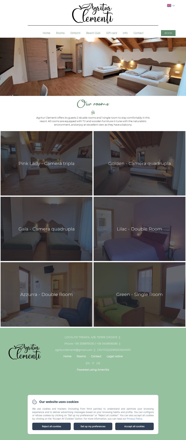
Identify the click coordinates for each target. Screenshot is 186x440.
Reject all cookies (51, 426)
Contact (138, 32)
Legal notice (115, 356)
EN (88, 363)
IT (93, 363)
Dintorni (75, 32)
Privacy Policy (134, 418)
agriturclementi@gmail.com (73, 350)
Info (125, 32)
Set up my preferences (93, 426)
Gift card (111, 32)
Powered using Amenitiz (93, 369)
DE (98, 363)
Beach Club (93, 32)
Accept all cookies (134, 426)
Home (46, 32)
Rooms (60, 32)
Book (168, 33)
